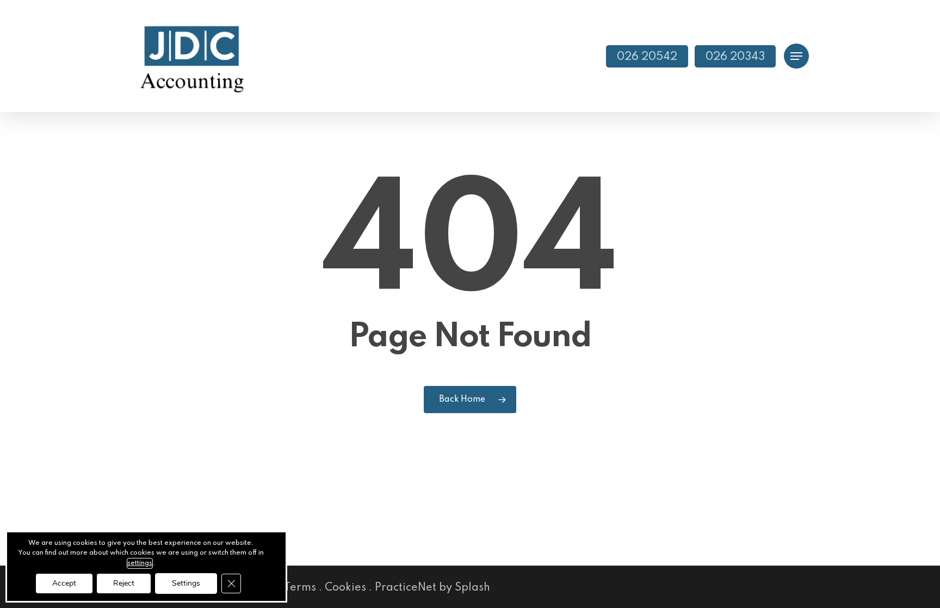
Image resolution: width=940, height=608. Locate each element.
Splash (472, 587)
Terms (300, 587)
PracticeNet (405, 587)
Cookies (345, 587)
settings (139, 563)
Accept (64, 583)
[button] (796, 56)
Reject (123, 583)
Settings (186, 583)
